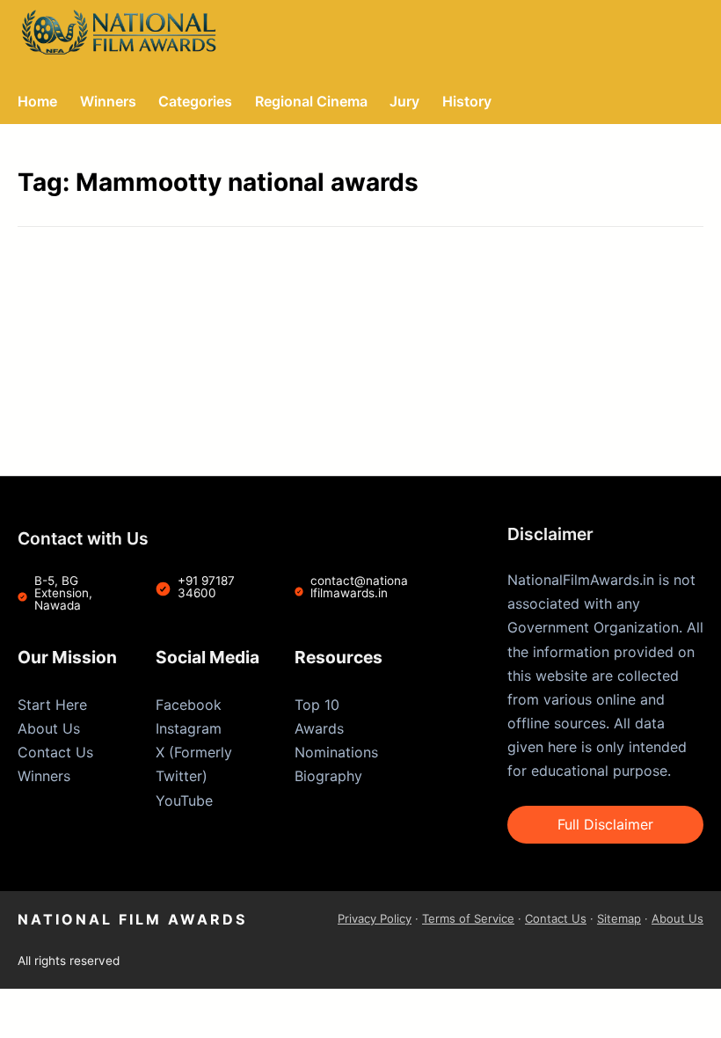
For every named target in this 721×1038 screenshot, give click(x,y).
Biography (328, 776)
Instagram (189, 728)
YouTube (184, 800)
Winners (44, 776)
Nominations (336, 752)
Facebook (189, 704)
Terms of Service (468, 918)
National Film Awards (132, 919)
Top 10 (317, 704)
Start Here (52, 704)
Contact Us (55, 752)
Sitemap (619, 918)
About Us (49, 728)
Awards (319, 728)
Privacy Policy (374, 918)
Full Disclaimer (605, 824)
